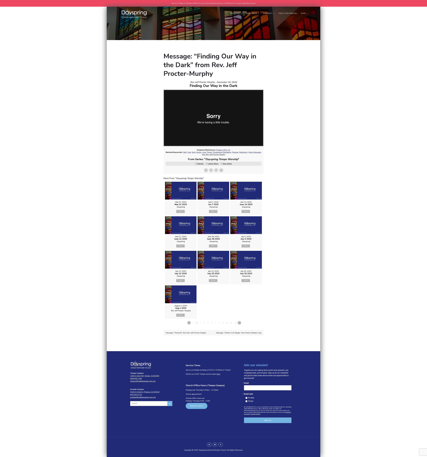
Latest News (213, 163)
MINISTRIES (251, 13)
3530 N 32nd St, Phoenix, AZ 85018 (144, 392)
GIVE (303, 13)
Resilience (243, 152)
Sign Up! (267, 420)
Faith (185, 152)
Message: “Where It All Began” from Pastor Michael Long (238, 333)
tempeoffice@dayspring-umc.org (142, 381)
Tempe (250, 401)
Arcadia (251, 397)
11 (231, 323)
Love (204, 152)
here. (218, 374)
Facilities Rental (288, 13)
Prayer (209, 152)
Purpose (235, 152)
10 (227, 323)
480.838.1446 (136, 378)
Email (246, 383)
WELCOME (235, 13)
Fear (189, 152)
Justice (198, 152)
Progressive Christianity (222, 152)
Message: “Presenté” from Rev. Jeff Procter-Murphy (186, 333)
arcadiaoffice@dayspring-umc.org (143, 397)
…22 (235, 323)
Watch (180, 211)
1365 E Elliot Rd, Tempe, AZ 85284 (144, 376)
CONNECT (268, 13)
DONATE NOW (196, 406)
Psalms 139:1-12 (223, 150)
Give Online (227, 163)
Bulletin (200, 163)
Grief (193, 152)
